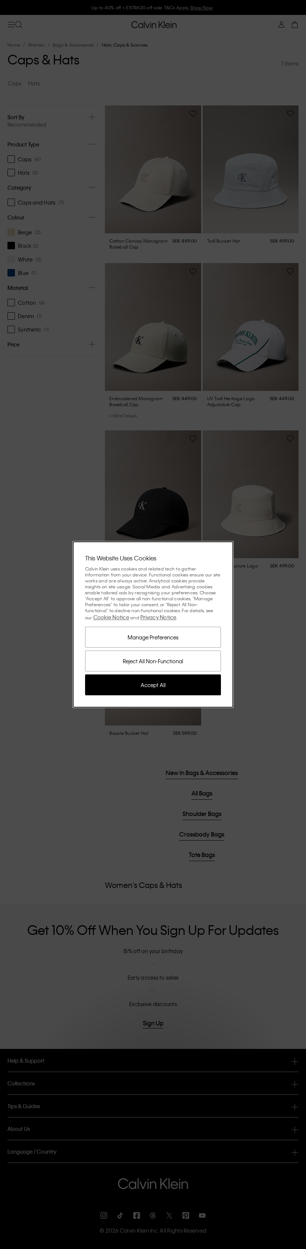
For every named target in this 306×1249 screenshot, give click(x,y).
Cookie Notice (111, 617)
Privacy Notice (158, 617)
